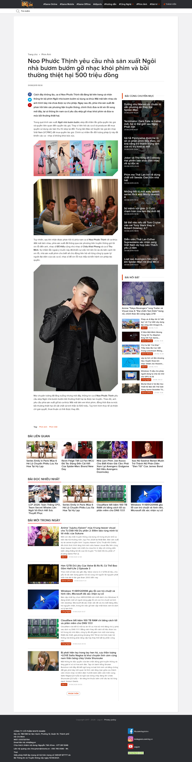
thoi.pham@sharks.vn (40, 749)
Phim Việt (53, 427)
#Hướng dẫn (110, 4)
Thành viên (170, 4)
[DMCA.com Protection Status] (136, 753)
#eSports (97, 4)
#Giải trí (154, 4)
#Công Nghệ (125, 4)
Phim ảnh (43, 427)
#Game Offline (84, 4)
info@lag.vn (31, 742)
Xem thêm (74, 693)
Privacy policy (110, 720)
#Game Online (50, 4)
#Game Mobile (67, 4)
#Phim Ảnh (141, 4)
